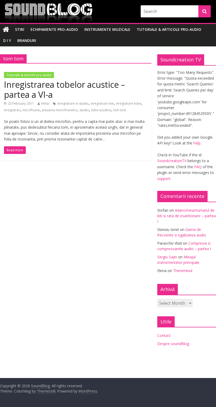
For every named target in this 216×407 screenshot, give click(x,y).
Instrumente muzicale (107, 29)
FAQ (198, 166)
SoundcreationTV (171, 160)
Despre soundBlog (173, 343)
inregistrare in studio (73, 103)
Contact (164, 335)
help (196, 143)
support (163, 178)
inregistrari (12, 110)
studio (84, 110)
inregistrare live (102, 103)
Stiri (19, 29)
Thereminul (182, 270)
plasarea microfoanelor (59, 110)
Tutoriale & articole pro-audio (169, 29)
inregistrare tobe (128, 103)
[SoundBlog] (6, 29)
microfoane (31, 110)
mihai (45, 103)
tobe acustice (101, 110)
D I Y (7, 40)
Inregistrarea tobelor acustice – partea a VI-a (64, 89)
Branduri (26, 40)
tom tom (119, 110)
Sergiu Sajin (167, 256)
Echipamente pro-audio (54, 29)
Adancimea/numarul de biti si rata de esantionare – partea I (186, 216)
